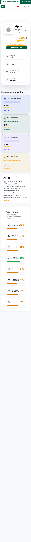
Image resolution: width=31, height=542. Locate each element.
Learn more (7, 110)
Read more (6, 200)
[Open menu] (28, 6)
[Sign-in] (24, 6)
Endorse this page (17, 44)
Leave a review (17, 47)
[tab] (10, 2)
